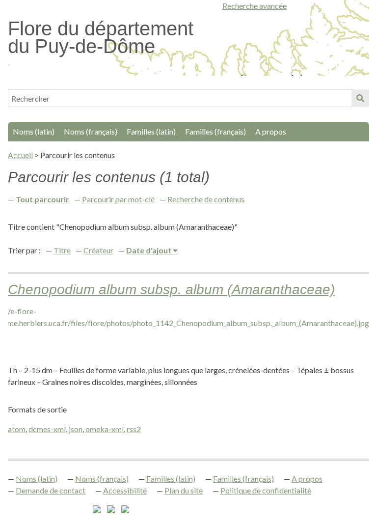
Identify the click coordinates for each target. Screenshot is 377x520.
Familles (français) (215, 131)
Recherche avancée (254, 5)
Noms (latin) (33, 131)
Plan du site (183, 490)
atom (17, 429)
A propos (270, 131)
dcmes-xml (47, 429)
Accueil (20, 155)
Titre (62, 250)
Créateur (98, 250)
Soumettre (360, 98)
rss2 (134, 429)
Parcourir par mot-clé (118, 199)
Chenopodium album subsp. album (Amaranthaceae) (171, 289)
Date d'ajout (149, 250)
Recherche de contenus (205, 199)
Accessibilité (125, 490)
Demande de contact (50, 490)
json (75, 429)
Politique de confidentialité (265, 490)
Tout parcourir (42, 199)
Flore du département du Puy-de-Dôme (100, 37)
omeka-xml (104, 429)
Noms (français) (90, 131)
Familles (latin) (151, 131)
